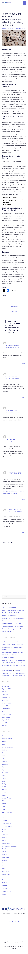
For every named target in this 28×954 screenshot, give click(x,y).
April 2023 (5, 691)
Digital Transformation (8, 770)
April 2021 (5, 725)
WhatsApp (5, 883)
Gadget (4, 781)
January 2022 (5, 711)
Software (4, 860)
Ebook (3, 775)
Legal (3, 806)
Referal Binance (6, 647)
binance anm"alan (10, 439)
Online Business (6, 823)
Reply (23, 363)
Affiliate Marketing (7, 738)
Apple (3, 744)
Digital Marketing (6, 767)
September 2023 (6, 689)
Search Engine (6, 843)
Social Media (5, 857)
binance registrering (15, 472)
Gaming (4, 784)
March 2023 (5, 694)
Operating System (7, 826)
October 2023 (5, 686)
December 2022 (6, 703)
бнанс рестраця (6, 660)
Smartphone (5, 854)
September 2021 (6, 717)
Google (4, 787)
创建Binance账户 (6, 652)
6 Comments (5, 28)
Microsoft (4, 815)
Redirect (4, 837)
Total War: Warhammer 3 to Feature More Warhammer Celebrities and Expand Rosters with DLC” (13, 673)
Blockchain (5, 750)
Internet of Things (7, 798)
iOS (3, 801)
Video (3, 868)
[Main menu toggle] (24, 3)
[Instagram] (15, 921)
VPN (3, 877)
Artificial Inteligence (7, 747)
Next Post (14, 311)
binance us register (7, 670)
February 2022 (6, 708)
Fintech (4, 778)
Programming (5, 835)
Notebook (4, 820)
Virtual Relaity (5, 871)
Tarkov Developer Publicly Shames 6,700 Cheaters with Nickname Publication (12, 655)
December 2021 (6, 714)
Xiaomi (4, 894)
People (4, 832)
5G (2, 736)
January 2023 (5, 700)
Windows (4, 885)
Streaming (4, 863)
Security (12, 28)
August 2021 (5, 720)
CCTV (3, 755)
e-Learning (5, 772)
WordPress (5, 888)
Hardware (4, 789)
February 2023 (6, 697)
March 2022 (5, 706)
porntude (4, 642)
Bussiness (5, 753)
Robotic (4, 840)
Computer (4, 761)
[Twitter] (12, 921)
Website (4, 880)
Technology (5, 866)
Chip (3, 758)
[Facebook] (9, 921)
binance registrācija (15, 509)
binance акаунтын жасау (12, 376)
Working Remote (6, 891)
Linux (3, 809)
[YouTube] (18, 921)
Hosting (4, 792)
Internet (4, 795)
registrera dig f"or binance (12, 345)
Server (4, 851)
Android (4, 741)
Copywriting (5, 764)
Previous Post (14, 306)
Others (4, 829)
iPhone (4, 803)
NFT (3, 818)
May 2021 (4, 723)
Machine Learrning (7, 812)
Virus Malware (6, 874)
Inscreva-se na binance (11, 410)
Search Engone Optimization (9, 846)
